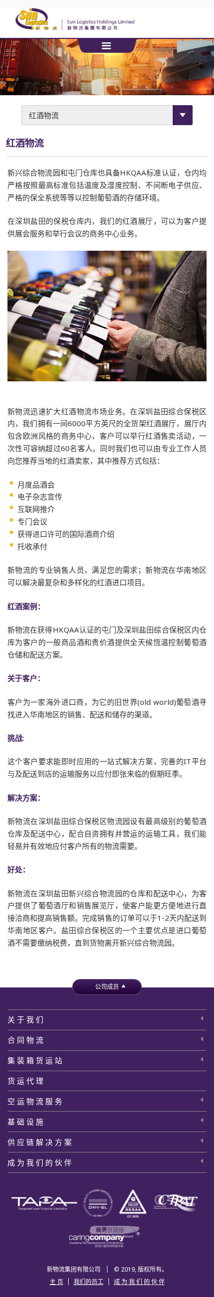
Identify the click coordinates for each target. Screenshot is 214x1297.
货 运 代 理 (25, 1081)
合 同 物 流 (25, 1040)
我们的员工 (89, 1282)
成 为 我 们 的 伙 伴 (39, 1162)
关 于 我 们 (25, 1019)
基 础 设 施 (25, 1122)
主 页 (56, 1282)
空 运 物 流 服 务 (34, 1101)
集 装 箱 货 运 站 (34, 1060)
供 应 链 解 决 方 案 (39, 1142)
